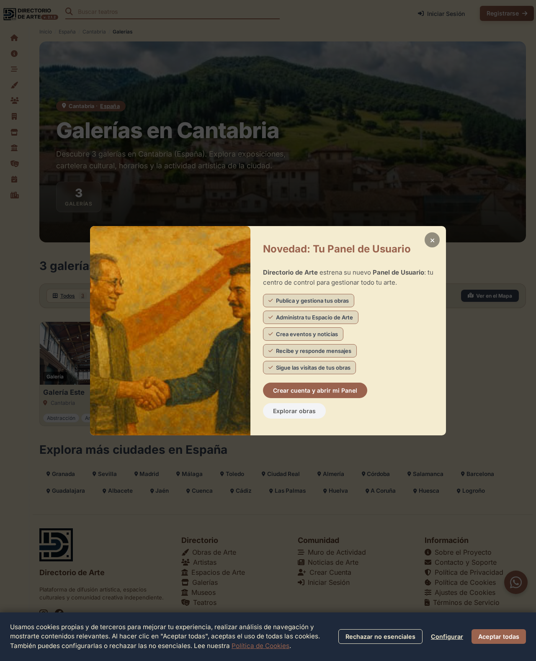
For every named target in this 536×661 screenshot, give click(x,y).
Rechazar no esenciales (380, 636)
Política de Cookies (260, 646)
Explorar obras (294, 410)
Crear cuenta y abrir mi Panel (315, 390)
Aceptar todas (498, 636)
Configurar (447, 636)
